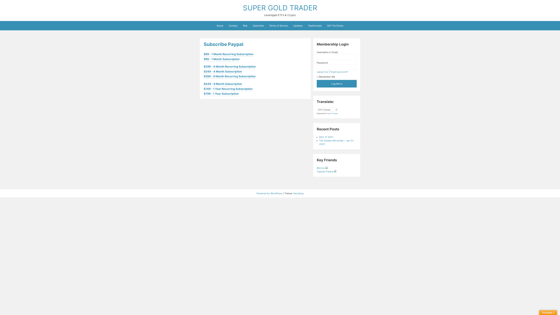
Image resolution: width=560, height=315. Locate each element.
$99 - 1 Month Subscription (222, 59)
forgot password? (339, 72)
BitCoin (321, 168)
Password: (322, 62)
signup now (322, 72)
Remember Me (327, 76)
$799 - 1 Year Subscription (221, 93)
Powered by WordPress (270, 193)
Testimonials (315, 25)
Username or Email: (327, 52)
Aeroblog (298, 193)
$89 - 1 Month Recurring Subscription (228, 54)
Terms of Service (278, 25)
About (220, 25)
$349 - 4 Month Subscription (223, 71)
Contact (233, 25)
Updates (298, 25)
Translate (334, 113)
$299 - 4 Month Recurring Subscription (230, 66)
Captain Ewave (325, 171)
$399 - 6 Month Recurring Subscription (230, 76)
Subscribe (258, 25)
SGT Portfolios (335, 25)
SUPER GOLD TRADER (280, 8)
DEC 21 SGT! (326, 137)
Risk (245, 25)
